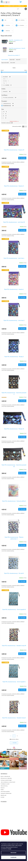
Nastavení (13, 852)
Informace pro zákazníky (6, 778)
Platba (2, 789)
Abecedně (12, 62)
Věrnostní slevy (4, 786)
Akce (5, 79)
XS (5, 111)
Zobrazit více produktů (13, 55)
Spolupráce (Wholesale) (6, 793)
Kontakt (2, 797)
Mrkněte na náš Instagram (14, 749)
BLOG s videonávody (5, 776)
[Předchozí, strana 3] (14, 736)
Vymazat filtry (13, 121)
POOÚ (9, 849)
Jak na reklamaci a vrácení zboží (8, 782)
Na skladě (7, 77)
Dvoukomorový (8, 105)
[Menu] (25, 8)
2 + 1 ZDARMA (7, 85)
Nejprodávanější (5, 62)
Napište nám (3, 795)
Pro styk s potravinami (9, 97)
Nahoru (15, 742)
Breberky (6, 91)
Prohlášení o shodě (5, 784)
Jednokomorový (8, 103)
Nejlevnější (12, 59)
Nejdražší (18, 59)
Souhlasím (13, 857)
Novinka (6, 81)
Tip (4, 83)
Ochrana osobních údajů (6, 780)
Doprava (2, 788)
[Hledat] (17, 8)
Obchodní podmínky (5, 791)
